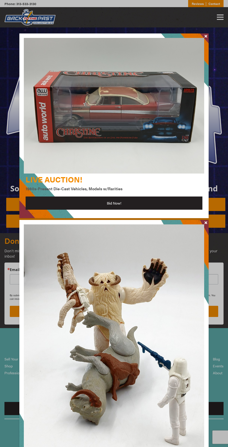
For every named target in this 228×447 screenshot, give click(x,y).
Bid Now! (114, 203)
